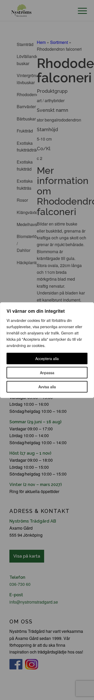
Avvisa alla (47, 386)
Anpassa (47, 372)
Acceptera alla (47, 358)
